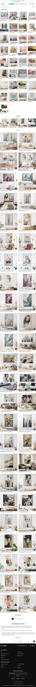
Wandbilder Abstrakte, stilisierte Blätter (25, 391)
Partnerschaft (19, 667)
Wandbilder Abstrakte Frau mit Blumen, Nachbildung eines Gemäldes (25, 451)
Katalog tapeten (19, 655)
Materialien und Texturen (5, 653)
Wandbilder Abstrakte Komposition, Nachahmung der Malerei (25, 351)
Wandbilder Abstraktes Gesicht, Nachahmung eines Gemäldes (25, 491)
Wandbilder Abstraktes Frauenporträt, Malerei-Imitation (25, 411)
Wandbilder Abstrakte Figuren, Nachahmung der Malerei (6, 391)
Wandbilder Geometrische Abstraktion (25, 150)
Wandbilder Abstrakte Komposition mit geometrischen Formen (6, 250)
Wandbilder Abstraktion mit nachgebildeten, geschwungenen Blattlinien (6, 311)
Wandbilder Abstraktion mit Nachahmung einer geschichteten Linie (25, 311)
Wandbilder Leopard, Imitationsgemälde (25, 170)
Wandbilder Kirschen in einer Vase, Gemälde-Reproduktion (25, 250)
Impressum (2, 665)
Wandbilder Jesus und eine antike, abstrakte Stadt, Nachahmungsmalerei (6, 210)
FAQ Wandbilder (3, 655)
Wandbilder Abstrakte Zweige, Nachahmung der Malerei (6, 411)
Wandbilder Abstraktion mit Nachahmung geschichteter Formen (25, 190)
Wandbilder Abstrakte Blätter (23, 511)
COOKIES (18, 665)
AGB (1, 667)
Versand (2, 657)
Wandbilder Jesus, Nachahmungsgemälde (25, 331)
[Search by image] (32, 6)
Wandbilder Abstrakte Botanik (23, 612)
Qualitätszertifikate (20, 653)
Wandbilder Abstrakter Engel (4, 150)
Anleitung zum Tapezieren (5, 659)
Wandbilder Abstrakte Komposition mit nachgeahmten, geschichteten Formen (6, 190)
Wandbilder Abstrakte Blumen (5, 592)
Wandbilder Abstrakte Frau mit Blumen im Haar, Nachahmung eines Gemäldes (6, 371)
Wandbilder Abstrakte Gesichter (5, 612)
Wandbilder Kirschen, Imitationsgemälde (6, 170)
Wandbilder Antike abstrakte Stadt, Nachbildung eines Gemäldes (6, 331)
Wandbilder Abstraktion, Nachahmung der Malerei (25, 371)
